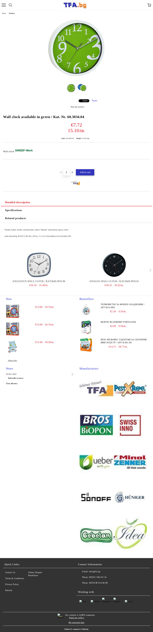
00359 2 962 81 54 (98, 577)
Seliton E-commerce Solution (76, 629)
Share (85, 101)
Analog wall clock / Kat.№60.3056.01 (114, 281)
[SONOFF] (96, 498)
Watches (12, 13)
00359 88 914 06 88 (98, 583)
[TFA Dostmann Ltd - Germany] (96, 389)
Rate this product (77, 107)
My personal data (76, 622)
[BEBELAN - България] (96, 534)
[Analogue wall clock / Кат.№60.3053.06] (39, 264)
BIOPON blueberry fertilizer (118, 322)
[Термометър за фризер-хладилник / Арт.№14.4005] (86, 309)
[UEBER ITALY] (96, 461)
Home (4, 13)
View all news (11, 383)
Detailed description (17, 202)
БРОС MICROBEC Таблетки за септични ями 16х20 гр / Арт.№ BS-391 (124, 341)
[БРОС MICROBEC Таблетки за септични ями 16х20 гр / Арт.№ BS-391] (86, 345)
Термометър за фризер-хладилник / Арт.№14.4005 (123, 306)
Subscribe (12, 361)
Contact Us (10, 572)
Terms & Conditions (14, 578)
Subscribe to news (15, 378)
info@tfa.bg (94, 571)
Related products (15, 218)
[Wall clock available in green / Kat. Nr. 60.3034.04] (76, 79)
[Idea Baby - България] (130, 534)
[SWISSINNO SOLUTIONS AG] (130, 425)
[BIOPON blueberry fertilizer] (86, 327)
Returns (8, 590)
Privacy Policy (12, 584)
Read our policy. (76, 618)
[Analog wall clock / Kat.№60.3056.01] (114, 264)
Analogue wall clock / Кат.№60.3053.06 (38, 281)
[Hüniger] (130, 498)
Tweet (94, 101)
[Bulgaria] (130, 389)
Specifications (13, 210)
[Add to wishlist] (148, 164)
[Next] (149, 270)
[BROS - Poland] (96, 425)
